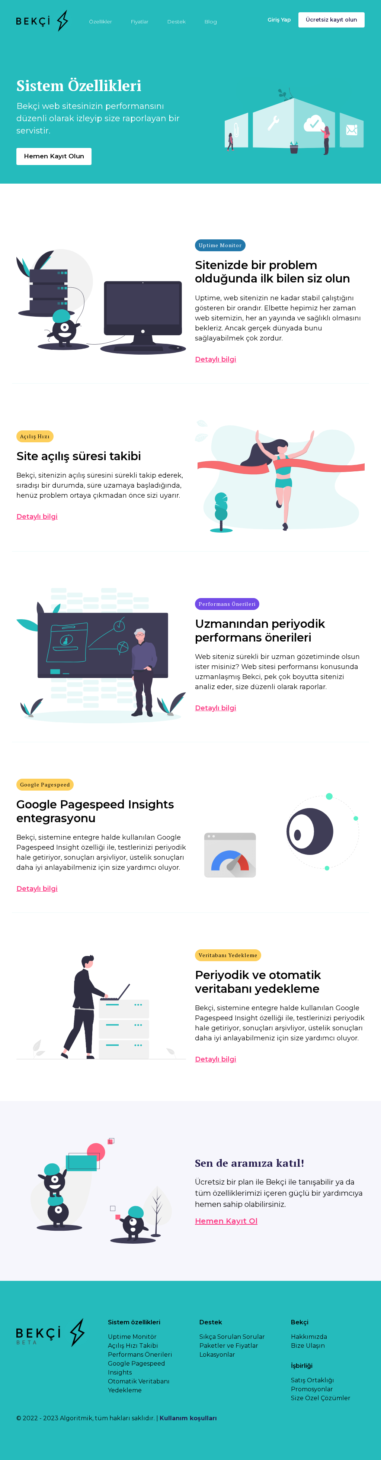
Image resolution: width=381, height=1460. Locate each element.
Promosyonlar (312, 1389)
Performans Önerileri (140, 1354)
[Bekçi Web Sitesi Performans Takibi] (44, 19)
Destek (176, 21)
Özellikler (100, 21)
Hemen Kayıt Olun (54, 156)
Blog (210, 21)
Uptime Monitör (132, 1336)
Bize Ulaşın (308, 1345)
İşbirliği (302, 1365)
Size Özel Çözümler (320, 1398)
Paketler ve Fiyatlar (228, 1345)
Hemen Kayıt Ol (226, 1221)
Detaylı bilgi (215, 359)
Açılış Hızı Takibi (133, 1345)
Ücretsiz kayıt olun (331, 19)
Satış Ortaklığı (312, 1380)
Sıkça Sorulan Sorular (232, 1336)
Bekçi (299, 1322)
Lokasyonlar (217, 1354)
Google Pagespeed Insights (136, 1368)
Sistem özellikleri (134, 1322)
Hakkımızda (309, 1336)
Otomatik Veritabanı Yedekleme (139, 1386)
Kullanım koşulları (188, 1418)
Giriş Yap (279, 19)
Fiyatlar (139, 21)
